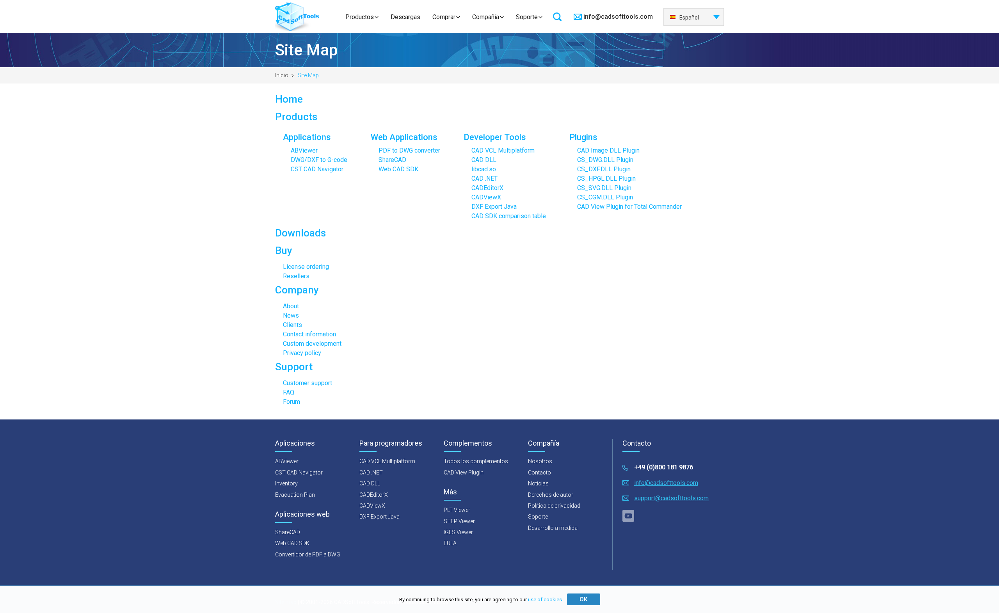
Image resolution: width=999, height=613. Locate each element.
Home (289, 99)
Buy (283, 250)
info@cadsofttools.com (618, 16)
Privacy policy (302, 353)
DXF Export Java (494, 206)
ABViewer (304, 150)
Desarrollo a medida (553, 528)
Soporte (527, 17)
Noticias (538, 483)
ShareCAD (392, 159)
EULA (450, 543)
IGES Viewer (458, 532)
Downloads (300, 233)
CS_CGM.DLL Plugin (605, 197)
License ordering (306, 266)
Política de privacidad (554, 506)
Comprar (443, 17)
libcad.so (483, 169)
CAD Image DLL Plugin (608, 150)
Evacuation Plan (295, 495)
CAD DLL (483, 159)
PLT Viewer (457, 510)
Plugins (583, 137)
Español (689, 17)
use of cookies (545, 599)
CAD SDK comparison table (508, 216)
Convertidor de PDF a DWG (307, 554)
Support (294, 367)
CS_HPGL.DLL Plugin (606, 178)
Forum (291, 401)
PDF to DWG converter (409, 150)
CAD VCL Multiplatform (503, 150)
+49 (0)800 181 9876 (663, 467)
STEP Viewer (459, 521)
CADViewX (486, 197)
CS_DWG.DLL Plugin (605, 159)
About (291, 306)
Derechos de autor (550, 495)
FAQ (288, 392)
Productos (359, 17)
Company (297, 290)
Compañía (485, 17)
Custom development (312, 343)
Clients (292, 325)
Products (296, 117)
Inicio (281, 75)
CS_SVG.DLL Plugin (604, 188)
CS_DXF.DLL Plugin (604, 169)
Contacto (539, 472)
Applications (307, 137)
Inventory (286, 483)
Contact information (309, 334)
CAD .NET (484, 178)
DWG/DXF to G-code (319, 159)
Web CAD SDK (398, 169)
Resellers (296, 276)
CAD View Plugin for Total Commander (629, 206)
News (291, 315)
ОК (583, 599)
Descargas (405, 17)
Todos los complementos (476, 461)
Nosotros (540, 461)
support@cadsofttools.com (671, 498)
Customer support (307, 383)
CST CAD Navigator (317, 169)
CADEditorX (487, 188)
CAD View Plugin (464, 472)
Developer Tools (495, 137)
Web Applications (404, 137)
